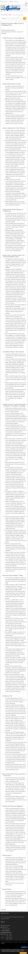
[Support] (26, 946)
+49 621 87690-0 (5, 930)
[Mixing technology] (25, 947)
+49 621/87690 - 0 (4, 1)
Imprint (16, 942)
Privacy (20, 942)
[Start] (22, 947)
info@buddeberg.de (14, 1)
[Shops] (23, 947)
